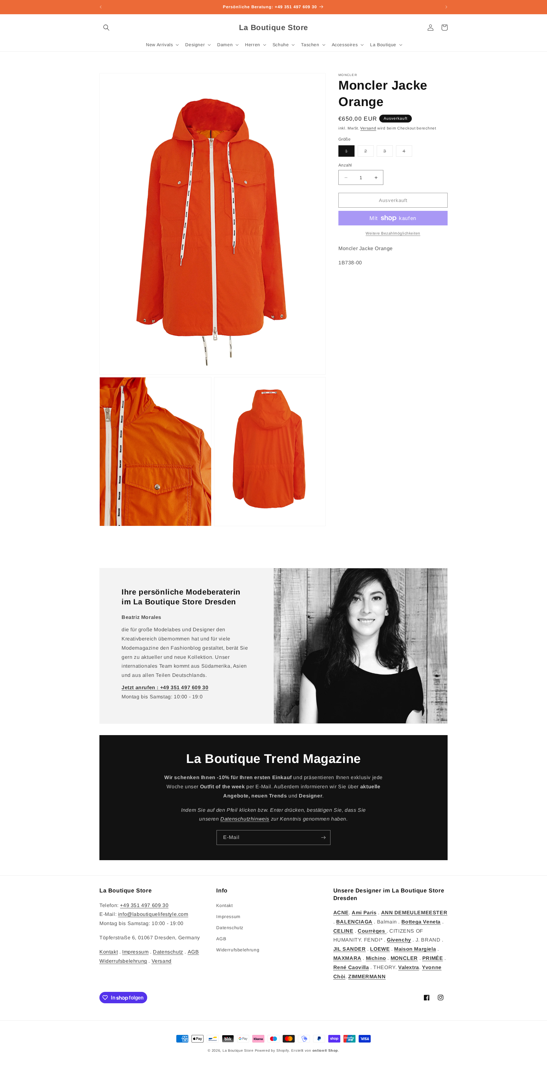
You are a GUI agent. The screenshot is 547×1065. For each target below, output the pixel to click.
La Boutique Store (238, 1050)
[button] (106, 28)
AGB (193, 951)
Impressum (135, 951)
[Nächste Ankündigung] (446, 7)
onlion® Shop (325, 1050)
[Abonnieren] (323, 837)
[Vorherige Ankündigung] (101, 7)
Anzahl (345, 165)
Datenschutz (168, 951)
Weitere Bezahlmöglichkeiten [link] (393, 233)
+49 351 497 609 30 (144, 905)
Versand (368, 128)
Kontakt (108, 951)
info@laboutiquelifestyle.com (153, 914)
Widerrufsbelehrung (123, 960)
